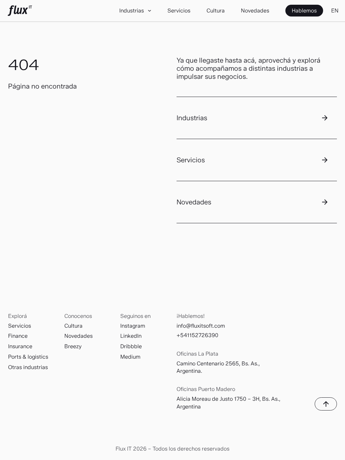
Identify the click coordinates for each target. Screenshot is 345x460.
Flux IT (19, 10)
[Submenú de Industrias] (150, 11)
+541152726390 (197, 335)
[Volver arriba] (326, 403)
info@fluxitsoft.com (201, 326)
